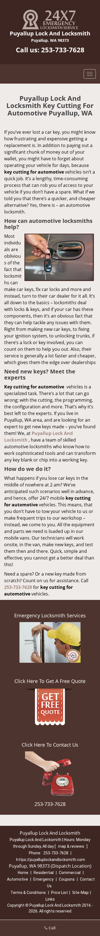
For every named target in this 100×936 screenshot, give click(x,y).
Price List (59, 892)
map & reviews (71, 846)
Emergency (43, 879)
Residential (44, 872)
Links (50, 899)
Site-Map (80, 892)
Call (52, 927)
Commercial (70, 872)
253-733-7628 (62, 49)
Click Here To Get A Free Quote (50, 681)
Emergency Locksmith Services (50, 615)
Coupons (67, 879)
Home (23, 872)
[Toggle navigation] (90, 74)
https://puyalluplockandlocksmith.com (50, 859)
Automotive (17, 879)
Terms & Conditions (28, 892)
